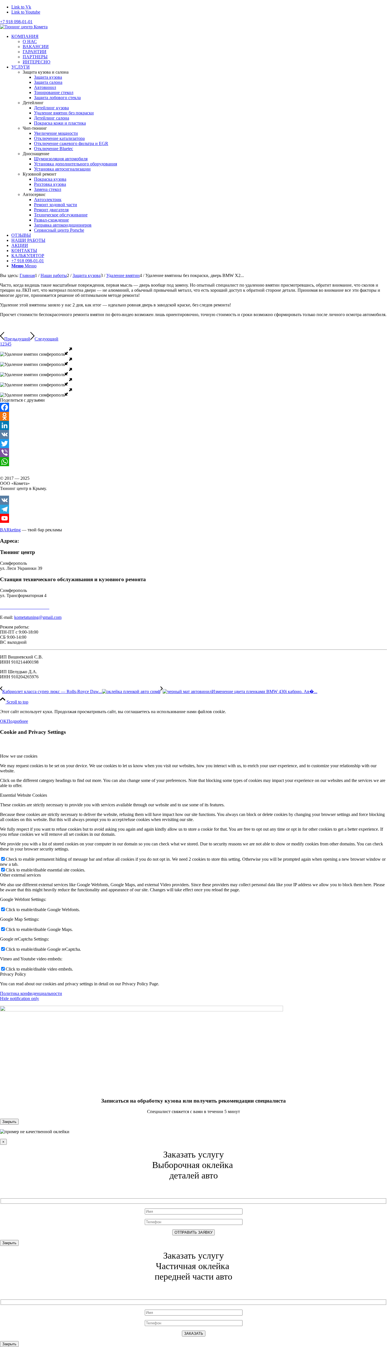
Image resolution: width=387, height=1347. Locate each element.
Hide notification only (19, 998)
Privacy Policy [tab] (13, 974)
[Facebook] (193, 407)
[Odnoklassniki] (193, 416)
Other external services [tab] (20, 875)
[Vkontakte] (193, 500)
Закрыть (9, 1122)
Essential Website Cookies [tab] (23, 795)
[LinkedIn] (193, 425)
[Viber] (193, 452)
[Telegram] (193, 509)
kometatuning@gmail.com (37, 617)
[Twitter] (193, 443)
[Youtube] (193, 518)
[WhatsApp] (193, 461)
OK (3, 721)
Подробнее (17, 721)
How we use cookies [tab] (18, 756)
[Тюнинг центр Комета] (24, 26)
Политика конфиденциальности (31, 993)
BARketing (10, 529)
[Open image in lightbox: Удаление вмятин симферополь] (68, 354)
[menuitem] (199, 49)
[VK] (193, 434)
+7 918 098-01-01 (16, 21)
